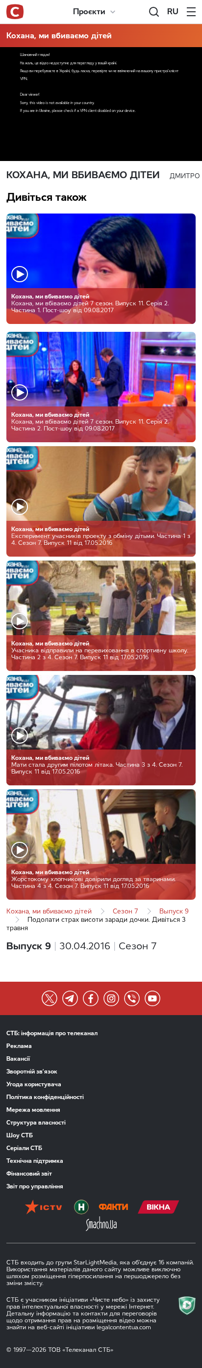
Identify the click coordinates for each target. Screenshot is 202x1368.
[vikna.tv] (158, 1208)
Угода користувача (33, 1084)
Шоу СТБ (19, 1135)
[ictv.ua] (43, 1208)
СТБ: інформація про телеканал (52, 1033)
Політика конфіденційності (45, 1097)
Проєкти (89, 11)
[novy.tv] (81, 1208)
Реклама (19, 1046)
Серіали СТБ (24, 1148)
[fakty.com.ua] (113, 1208)
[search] (154, 12)
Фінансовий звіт (29, 1173)
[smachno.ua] (101, 1224)
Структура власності (36, 1122)
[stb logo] (15, 12)
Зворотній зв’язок (31, 1071)
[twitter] (49, 998)
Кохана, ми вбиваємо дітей (59, 35)
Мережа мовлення (33, 1109)
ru (172, 11)
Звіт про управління (34, 1186)
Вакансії (18, 1058)
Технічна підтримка (34, 1160)
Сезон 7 (125, 911)
